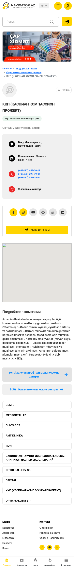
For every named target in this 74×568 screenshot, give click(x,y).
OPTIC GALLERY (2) (18, 470)
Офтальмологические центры (23, 72)
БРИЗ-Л (11, 480)
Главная (7, 68)
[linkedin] (57, 547)
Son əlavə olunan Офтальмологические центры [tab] (33, 374)
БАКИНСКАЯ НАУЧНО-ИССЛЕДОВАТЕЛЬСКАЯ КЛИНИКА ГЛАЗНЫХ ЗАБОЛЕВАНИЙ (35, 457)
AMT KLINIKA (14, 435)
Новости (7, 543)
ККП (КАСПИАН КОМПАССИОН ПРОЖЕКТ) (33, 490)
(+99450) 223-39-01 (29, 173)
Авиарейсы (8, 533)
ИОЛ (9, 445)
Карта (5, 548)
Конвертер (8, 527)
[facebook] (42, 547)
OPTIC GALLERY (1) (18, 500)
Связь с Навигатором (51, 538)
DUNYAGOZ (13, 425)
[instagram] (49, 547)
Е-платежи (8, 538)
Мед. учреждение (26, 68)
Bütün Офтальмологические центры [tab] (34, 389)
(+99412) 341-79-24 (29, 177)
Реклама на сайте (49, 533)
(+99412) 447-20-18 (29, 170)
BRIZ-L (10, 404)
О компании (46, 527)
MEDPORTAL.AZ (16, 415)
